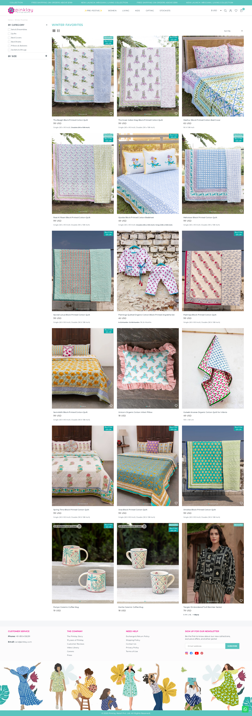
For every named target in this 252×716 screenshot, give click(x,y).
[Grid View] (54, 31)
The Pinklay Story (75, 636)
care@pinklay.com (23, 642)
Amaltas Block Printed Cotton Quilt (199, 510)
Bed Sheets (16, 42)
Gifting (150, 10)
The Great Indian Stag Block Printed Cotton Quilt (140, 120)
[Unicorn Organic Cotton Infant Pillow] (148, 368)
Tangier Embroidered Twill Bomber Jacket (202, 607)
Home (10, 20)
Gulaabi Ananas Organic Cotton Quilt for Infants (205, 412)
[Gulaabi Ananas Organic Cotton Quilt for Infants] (213, 368)
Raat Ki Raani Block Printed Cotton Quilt (71, 217)
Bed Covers (16, 38)
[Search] (225, 10)
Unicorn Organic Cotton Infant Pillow (135, 412)
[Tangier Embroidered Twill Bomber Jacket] (213, 563)
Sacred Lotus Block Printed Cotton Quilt (71, 315)
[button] (241, 10)
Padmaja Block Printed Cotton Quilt (199, 315)
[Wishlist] (236, 10)
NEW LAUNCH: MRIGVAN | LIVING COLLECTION (70, 2)
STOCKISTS (165, 10)
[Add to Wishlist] (111, 113)
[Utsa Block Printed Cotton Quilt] (148, 466)
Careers (70, 651)
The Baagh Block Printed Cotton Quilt (70, 120)
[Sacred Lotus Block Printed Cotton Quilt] (83, 271)
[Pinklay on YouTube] (197, 653)
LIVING (125, 10)
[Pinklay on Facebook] (191, 653)
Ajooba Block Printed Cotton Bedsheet (136, 217)
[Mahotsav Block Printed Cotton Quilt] (213, 173)
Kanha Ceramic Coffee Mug (130, 607)
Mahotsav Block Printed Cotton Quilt (200, 217)
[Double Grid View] (58, 31)
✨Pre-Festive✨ (93, 10)
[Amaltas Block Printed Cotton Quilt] (213, 466)
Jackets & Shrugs (18, 50)
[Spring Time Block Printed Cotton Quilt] (83, 466)
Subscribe (232, 646)
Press (69, 655)
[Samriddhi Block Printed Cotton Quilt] (83, 368)
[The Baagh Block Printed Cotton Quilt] (83, 76)
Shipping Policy (133, 640)
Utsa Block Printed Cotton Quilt (132, 510)
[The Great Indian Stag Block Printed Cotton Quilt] (148, 76)
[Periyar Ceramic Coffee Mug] (83, 563)
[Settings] (230, 10)
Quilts (13, 33)
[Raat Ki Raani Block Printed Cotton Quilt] (83, 173)
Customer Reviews (75, 644)
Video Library (73, 647)
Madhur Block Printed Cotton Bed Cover (201, 120)
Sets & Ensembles (19, 29)
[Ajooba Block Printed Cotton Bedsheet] (148, 173)
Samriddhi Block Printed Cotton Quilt (70, 412)
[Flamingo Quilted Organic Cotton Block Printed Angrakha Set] (148, 271)
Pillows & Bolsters (19, 46)
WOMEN (112, 10)
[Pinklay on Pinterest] (202, 653)
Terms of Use (132, 651)
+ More (196, 615)
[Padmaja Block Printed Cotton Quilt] (213, 271)
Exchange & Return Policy (137, 636)
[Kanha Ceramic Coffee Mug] (148, 563)
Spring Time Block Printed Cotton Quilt (71, 510)
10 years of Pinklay (75, 640)
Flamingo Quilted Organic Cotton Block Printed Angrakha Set (146, 315)
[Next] (110, 76)
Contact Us (131, 644)
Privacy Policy (132, 647)
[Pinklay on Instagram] (186, 653)
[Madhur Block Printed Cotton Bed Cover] (213, 76)
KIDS (137, 10)
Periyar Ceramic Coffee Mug (66, 607)
